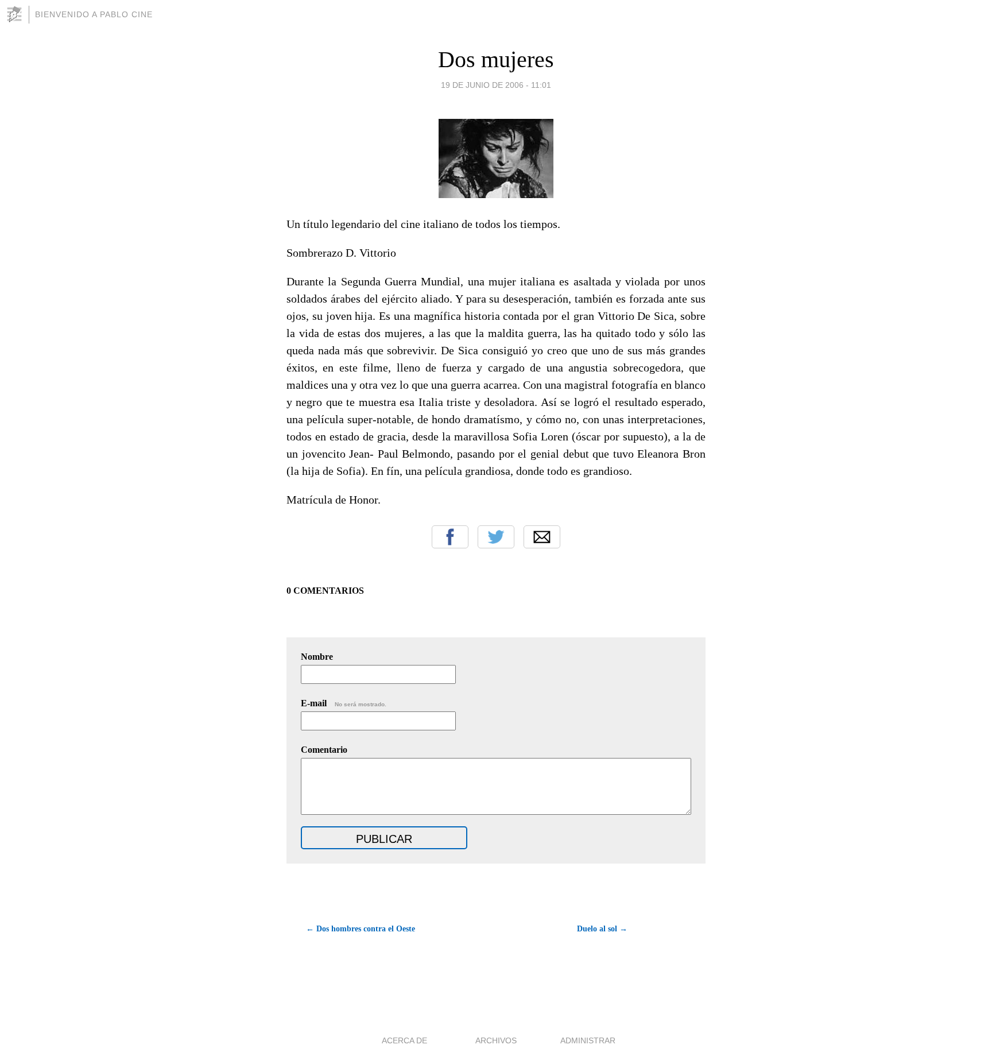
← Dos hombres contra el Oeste (360, 928)
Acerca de (404, 1040)
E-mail (343, 703)
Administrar (587, 1040)
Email (542, 536)
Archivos (496, 1040)
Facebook (450, 536)
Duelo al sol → (602, 928)
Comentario (324, 750)
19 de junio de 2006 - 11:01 (496, 85)
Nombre (317, 656)
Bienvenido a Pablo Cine (94, 14)
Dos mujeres (496, 59)
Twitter (496, 536)
